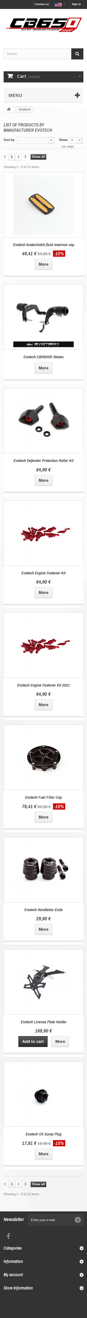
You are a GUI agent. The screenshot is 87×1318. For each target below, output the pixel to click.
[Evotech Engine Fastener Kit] (43, 533)
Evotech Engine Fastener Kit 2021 (43, 685)
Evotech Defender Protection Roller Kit (43, 460)
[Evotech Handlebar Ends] (43, 870)
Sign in (76, 4)
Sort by (9, 140)
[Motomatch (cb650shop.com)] (43, 24)
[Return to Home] (8, 110)
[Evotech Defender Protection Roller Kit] (43, 420)
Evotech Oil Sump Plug (43, 1134)
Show (63, 140)
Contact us (42, 4)
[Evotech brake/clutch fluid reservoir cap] (43, 205)
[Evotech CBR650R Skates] (43, 317)
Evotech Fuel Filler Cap (43, 797)
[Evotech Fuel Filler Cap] (43, 757)
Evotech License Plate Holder (43, 1022)
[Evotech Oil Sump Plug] (43, 1094)
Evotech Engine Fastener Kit (43, 573)
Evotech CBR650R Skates (43, 356)
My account (13, 1275)
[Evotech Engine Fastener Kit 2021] (43, 645)
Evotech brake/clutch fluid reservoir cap (43, 244)
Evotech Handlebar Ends (43, 909)
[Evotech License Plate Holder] (43, 982)
